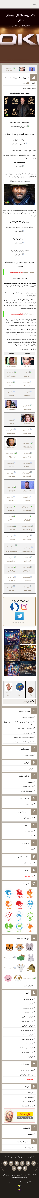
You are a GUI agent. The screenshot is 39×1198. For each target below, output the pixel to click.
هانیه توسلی (27, 409)
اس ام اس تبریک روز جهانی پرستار (23, 737)
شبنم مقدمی (27, 560)
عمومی (25, 701)
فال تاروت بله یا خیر (27, 1052)
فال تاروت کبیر (29, 1003)
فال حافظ (30, 1092)
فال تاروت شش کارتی (27, 1030)
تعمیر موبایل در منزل (27, 1070)
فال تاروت (30, 1056)
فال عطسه (30, 1134)
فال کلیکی (30, 849)
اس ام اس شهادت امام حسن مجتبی (23, 741)
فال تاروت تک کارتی (27, 1012)
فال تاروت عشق (28, 1043)
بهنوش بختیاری (11, 365)
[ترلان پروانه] (22, 69)
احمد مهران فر (27, 490)
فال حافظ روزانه (28, 1097)
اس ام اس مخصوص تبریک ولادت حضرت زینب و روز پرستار (19, 722)
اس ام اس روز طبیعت (27, 732)
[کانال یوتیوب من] (19, 1168)
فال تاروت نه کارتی (28, 1034)
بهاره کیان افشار (27, 446)
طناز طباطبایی (11, 529)
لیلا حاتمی (11, 395)
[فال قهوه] (28, 653)
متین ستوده (11, 490)
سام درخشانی (27, 570)
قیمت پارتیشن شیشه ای (26, 1074)
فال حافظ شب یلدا (28, 1101)
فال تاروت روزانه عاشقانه (26, 1047)
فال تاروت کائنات (28, 1007)
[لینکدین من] (14, 1168)
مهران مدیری (11, 476)
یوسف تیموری (27, 456)
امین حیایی (27, 375)
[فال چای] (28, 669)
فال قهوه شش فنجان (27, 790)
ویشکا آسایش (27, 423)
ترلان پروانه (27, 365)
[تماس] (11, 1163)
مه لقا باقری (11, 519)
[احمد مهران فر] (32, 69)
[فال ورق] (12, 669)
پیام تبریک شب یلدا (27, 1105)
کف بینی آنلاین (8, 693)
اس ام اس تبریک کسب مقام (25, 728)
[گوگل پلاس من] (25, 1168)
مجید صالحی (27, 580)
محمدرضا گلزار (11, 446)
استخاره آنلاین (29, 755)
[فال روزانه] (12, 637)
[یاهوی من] (33, 1163)
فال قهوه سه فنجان (27, 786)
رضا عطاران (11, 423)
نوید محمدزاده (11, 409)
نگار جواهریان (27, 476)
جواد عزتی (11, 500)
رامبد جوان (11, 466)
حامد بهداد (27, 385)
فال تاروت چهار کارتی (27, 1021)
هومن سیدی (11, 539)
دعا (32, 835)
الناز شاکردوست (27, 551)
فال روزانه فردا (29, 1147)
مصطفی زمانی (11, 560)
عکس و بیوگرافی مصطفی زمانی (20, 17)
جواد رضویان (27, 433)
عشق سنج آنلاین (28, 862)
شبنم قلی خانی (27, 510)
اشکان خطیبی (11, 433)
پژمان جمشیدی (27, 529)
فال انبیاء (30, 768)
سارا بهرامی (11, 510)
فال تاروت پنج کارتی (27, 1025)
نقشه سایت (11, 1181)
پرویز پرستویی (11, 375)
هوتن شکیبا (27, 590)
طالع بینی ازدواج (19, 693)
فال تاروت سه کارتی (27, 1016)
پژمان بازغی (11, 570)
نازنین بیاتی (27, 519)
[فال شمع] (12, 653)
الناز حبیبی (11, 590)
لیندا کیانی (11, 385)
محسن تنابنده (27, 539)
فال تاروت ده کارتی (27, 1039)
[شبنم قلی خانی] (9, 69)
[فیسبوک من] (22, 1163)
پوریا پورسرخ (11, 580)
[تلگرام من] (28, 1163)
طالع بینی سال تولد (28, 985)
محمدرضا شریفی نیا (11, 551)
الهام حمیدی (27, 395)
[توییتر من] (5, 1163)
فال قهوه (30, 782)
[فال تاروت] (28, 637)
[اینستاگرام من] (17, 1163)
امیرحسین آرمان (11, 456)
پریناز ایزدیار (27, 466)
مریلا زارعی (27, 500)
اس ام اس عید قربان (27, 717)
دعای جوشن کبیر (28, 831)
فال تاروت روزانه (28, 999)
